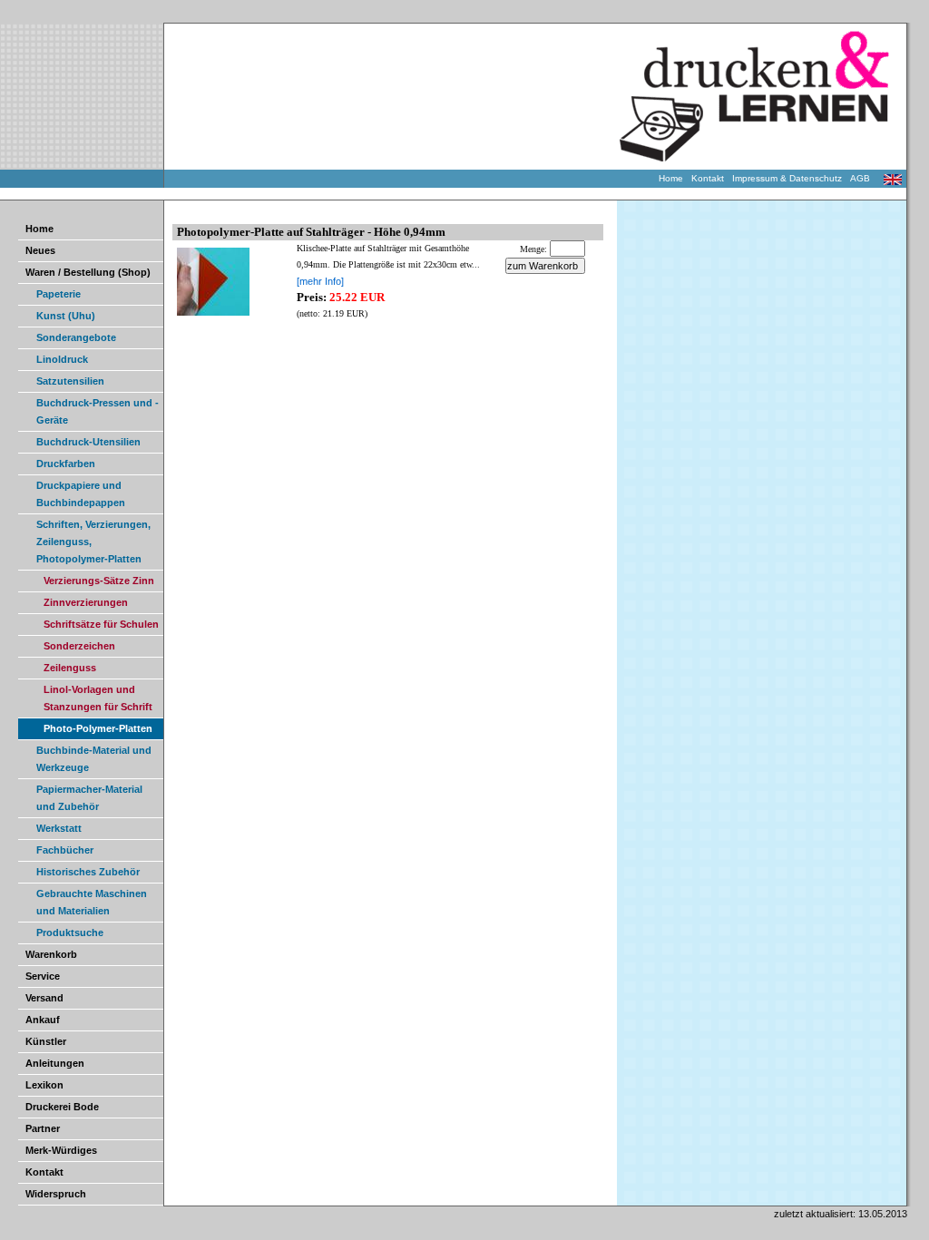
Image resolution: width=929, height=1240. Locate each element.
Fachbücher (64, 850)
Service (42, 976)
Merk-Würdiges (61, 1150)
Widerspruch (55, 1193)
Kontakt (711, 178)
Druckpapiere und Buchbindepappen (80, 494)
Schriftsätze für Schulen (101, 624)
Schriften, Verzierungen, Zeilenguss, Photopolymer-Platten (93, 541)
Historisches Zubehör (88, 871)
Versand (44, 997)
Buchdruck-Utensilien (88, 441)
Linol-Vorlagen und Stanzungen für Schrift (98, 698)
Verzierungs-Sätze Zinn (99, 580)
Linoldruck (62, 359)
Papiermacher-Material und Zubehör (89, 798)
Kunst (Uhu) (65, 315)
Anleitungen (54, 1063)
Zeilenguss (70, 667)
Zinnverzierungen (86, 602)
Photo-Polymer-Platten (98, 728)
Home (675, 178)
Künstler (45, 1041)
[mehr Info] (320, 281)
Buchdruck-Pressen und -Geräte (97, 411)
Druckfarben (65, 463)
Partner (42, 1128)
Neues (40, 250)
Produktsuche (69, 932)
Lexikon (44, 1084)
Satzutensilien (70, 381)
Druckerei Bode (62, 1106)
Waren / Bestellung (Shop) (88, 272)
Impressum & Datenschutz (791, 178)
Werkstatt (59, 828)
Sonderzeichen (79, 645)
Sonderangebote (76, 337)
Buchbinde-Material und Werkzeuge (94, 759)
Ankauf (42, 1019)
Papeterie (58, 293)
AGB (864, 178)
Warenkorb (51, 954)
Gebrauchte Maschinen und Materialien (91, 902)
